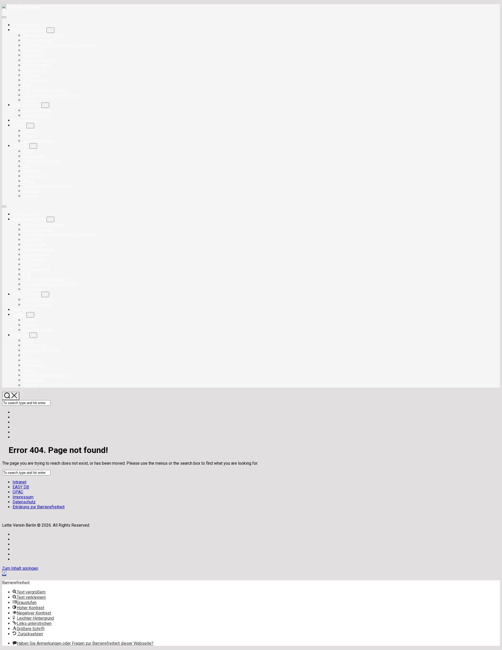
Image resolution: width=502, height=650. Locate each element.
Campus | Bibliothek (41, 161)
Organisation (34, 156)
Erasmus (31, 171)
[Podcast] (14, 427)
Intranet (19, 482)
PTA (27, 85)
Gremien (30, 195)
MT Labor (32, 75)
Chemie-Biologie (38, 40)
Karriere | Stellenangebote (47, 185)
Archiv (28, 181)
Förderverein (34, 176)
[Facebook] (14, 412)
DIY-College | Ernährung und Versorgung (59, 45)
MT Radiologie (36, 80)
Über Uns (21, 145)
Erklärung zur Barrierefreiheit (39, 506)
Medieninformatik (39, 60)
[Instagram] (14, 417)
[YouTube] (14, 422)
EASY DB (21, 487)
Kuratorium (33, 190)
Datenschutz (24, 501)
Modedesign (34, 70)
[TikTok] (14, 432)
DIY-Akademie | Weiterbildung (50, 95)
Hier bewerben (26, 24)
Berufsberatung (37, 115)
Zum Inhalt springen (20, 568)
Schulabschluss (27, 104)
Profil (28, 151)
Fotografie (32, 50)
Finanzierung (24, 120)
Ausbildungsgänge (30, 29)
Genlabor (31, 99)
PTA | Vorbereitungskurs (45, 90)
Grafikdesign (34, 55)
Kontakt (19, 125)
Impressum (23, 496)
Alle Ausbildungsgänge (44, 35)
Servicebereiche (38, 140)
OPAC (18, 492)
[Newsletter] (14, 437)
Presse (30, 135)
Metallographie (36, 65)
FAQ (27, 166)
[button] (4, 573)
